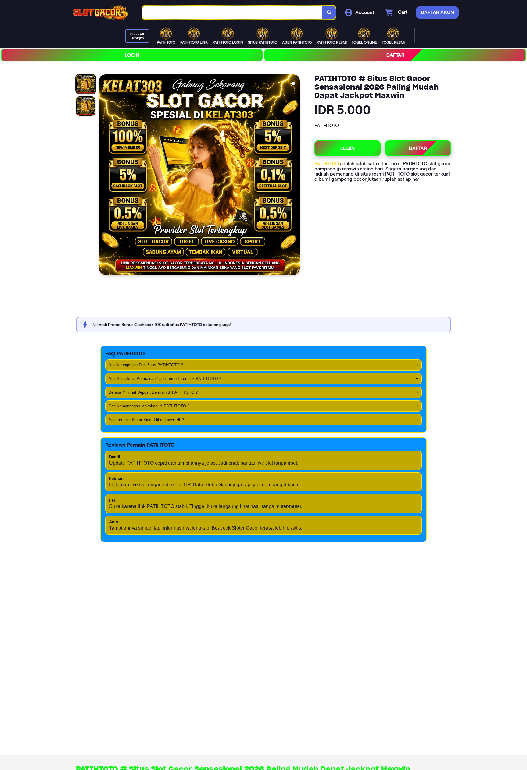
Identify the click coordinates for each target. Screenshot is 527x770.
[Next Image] (295, 175)
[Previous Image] (104, 175)
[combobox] (232, 13)
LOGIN (132, 55)
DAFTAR (395, 55)
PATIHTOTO (327, 163)
